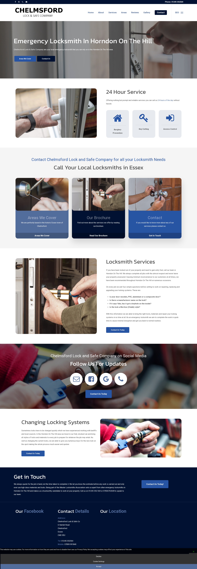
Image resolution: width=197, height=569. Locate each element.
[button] (179, 12)
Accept (98, 566)
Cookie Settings (98, 561)
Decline (98, 556)
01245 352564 (67, 541)
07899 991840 (70, 544)
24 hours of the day (165, 100)
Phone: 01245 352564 (174, 2)
